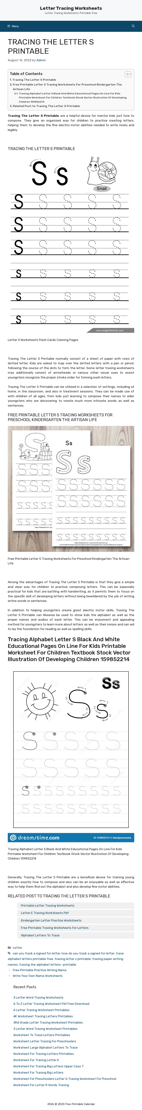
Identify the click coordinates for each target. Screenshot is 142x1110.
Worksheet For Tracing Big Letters (38, 1072)
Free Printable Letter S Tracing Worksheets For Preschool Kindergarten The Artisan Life (67, 87)
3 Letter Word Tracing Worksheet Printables (45, 1029)
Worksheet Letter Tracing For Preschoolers (44, 1041)
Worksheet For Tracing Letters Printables (43, 1054)
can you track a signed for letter (36, 953)
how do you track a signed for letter (88, 953)
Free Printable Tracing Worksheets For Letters (55, 928)
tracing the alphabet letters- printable (47, 964)
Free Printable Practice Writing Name (40, 970)
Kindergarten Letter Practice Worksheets (51, 920)
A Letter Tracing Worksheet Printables (41, 1010)
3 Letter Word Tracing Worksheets (38, 997)
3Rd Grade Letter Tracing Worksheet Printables (48, 1022)
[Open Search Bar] (133, 26)
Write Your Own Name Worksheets (38, 976)
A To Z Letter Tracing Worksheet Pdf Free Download (51, 1004)
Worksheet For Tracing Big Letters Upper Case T (48, 1066)
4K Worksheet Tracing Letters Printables (43, 1016)
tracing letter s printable (73, 959)
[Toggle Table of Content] (126, 74)
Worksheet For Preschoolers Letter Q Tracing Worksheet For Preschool (64, 1079)
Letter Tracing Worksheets (71, 8)
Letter (17, 947)
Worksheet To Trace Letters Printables (41, 1035)
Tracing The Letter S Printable (34, 79)
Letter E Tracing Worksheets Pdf (45, 913)
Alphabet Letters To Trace (40, 935)
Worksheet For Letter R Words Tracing (41, 1085)
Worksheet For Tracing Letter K (36, 1060)
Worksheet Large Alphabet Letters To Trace (45, 1047)
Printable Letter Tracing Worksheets (47, 905)
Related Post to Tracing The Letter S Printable (46, 106)
